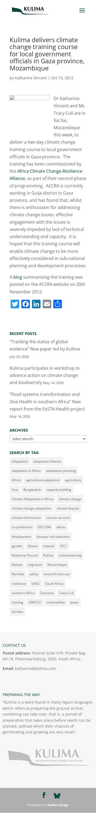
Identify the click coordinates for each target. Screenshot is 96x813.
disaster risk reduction (53, 536)
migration (35, 564)
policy (34, 574)
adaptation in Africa (26, 470)
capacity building (58, 489)
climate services (58, 517)
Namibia (18, 574)
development (21, 536)
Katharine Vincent (31, 77)
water (74, 602)
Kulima (48, 555)
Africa (16, 480)
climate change (70, 499)
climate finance (68, 508)
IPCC (63, 546)
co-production (22, 527)
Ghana (33, 546)
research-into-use (56, 574)
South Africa (54, 583)
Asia (15, 489)
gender (17, 546)
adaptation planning (61, 470)
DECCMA (44, 527)
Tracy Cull (66, 593)
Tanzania (47, 593)
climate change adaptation (31, 508)
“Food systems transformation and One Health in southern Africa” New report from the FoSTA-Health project (47, 401)
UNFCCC (35, 602)
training (17, 602)
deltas (61, 527)
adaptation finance (47, 461)
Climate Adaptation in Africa (32, 499)
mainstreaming (70, 555)
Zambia (17, 611)
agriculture (73, 480)
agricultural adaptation (43, 480)
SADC (35, 583)
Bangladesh (32, 489)
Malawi (17, 564)
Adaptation (20, 461)
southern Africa (23, 593)
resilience (19, 583)
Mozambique (57, 564)
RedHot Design (58, 805)
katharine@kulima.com (35, 668)
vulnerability (56, 602)
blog (17, 277)
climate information (26, 517)
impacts (49, 546)
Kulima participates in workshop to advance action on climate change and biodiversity (45, 375)
